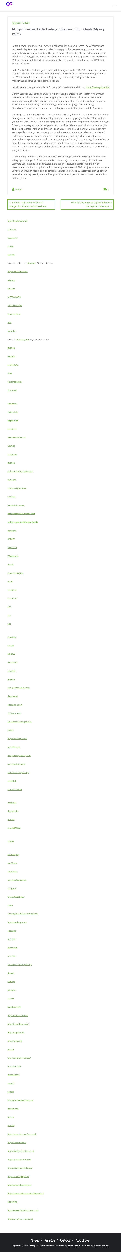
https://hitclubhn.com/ (18, 271)
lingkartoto (12, 454)
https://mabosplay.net (17, 738)
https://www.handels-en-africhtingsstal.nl (26, 1193)
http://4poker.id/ (15, 1040)
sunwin (11, 246)
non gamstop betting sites (19, 755)
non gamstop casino (16, 764)
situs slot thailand (15, 573)
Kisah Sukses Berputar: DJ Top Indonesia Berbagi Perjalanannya (91, 204)
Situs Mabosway (15, 381)
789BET (11, 730)
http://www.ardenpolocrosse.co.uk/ (23, 1210)
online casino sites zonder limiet (21, 513)
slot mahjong (13, 854)
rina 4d (11, 564)
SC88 (10, 373)
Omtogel (11, 981)
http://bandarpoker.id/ (18, 220)
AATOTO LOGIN (14, 297)
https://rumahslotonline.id (19, 1159)
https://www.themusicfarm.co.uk (22, 1134)
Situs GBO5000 (14, 828)
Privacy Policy (82, 1240)
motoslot (12, 331)
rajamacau (12, 547)
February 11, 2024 (21, 22)
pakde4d (11, 356)
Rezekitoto (12, 871)
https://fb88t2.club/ (16, 897)
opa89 (10, 581)
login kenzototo (14, 1007)
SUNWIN (11, 254)
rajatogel (11, 280)
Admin (18, 189)
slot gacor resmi (14, 713)
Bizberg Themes (101, 1245)
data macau (13, 696)
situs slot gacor (14, 314)
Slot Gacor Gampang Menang (20, 1100)
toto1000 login (14, 747)
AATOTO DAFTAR (15, 305)
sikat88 (11, 645)
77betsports (13, 556)
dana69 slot (13, 662)
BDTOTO (11, 348)
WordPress (73, 1245)
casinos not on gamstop (18, 772)
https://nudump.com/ (17, 922)
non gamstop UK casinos (18, 687)
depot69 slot (13, 811)
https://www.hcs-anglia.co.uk (20, 1218)
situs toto (12, 637)
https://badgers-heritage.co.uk (21, 1151)
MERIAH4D (12, 403)
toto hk (11, 1049)
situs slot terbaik (15, 789)
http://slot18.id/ (14, 1066)
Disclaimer (65, 1240)
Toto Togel (12, 390)
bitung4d (11, 990)
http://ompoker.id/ (16, 1032)
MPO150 (11, 654)
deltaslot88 (12, 947)
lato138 (11, 998)
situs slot (31, 263)
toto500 (11, 819)
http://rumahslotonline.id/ (19, 1058)
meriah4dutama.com (17, 437)
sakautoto (12, 429)
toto (9, 322)
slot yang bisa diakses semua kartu (23, 913)
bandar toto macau (16, 505)
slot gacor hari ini (15, 704)
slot (9, 606)
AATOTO (11, 288)
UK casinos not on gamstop (20, 721)
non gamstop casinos (17, 880)
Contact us (50, 1240)
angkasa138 (13, 420)
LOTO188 (12, 229)
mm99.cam (12, 863)
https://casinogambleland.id (20, 1168)
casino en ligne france (17, 488)
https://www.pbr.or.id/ (97, 87)
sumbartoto (13, 365)
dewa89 (11, 973)
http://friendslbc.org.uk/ (18, 1024)
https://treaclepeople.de (18, 1176)
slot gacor (12, 888)
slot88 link (12, 781)
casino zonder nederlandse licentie (23, 522)
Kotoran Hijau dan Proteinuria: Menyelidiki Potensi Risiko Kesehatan (28, 204)
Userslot (11, 445)
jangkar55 (12, 802)
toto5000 (11, 496)
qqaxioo (11, 679)
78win (10, 905)
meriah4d (12, 479)
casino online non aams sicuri (20, 471)
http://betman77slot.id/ (18, 1015)
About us (35, 1240)
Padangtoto (13, 412)
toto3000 (11, 671)
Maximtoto (12, 238)
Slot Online (12, 1201)
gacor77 (11, 1083)
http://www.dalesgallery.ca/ (19, 1185)
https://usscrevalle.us (17, 1142)
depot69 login (14, 1074)
